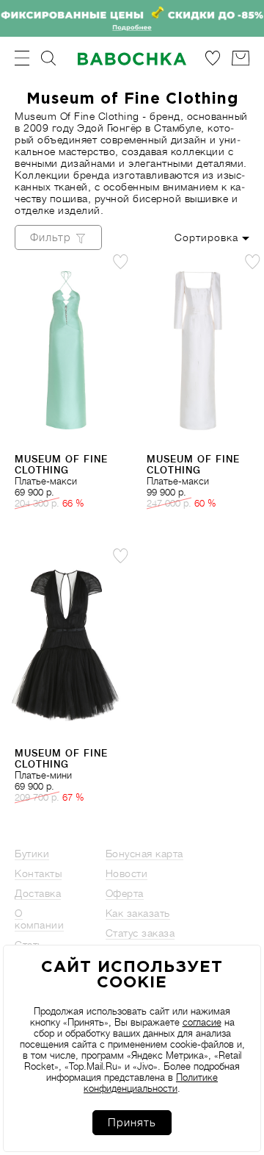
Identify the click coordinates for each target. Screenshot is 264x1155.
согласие (202, 1022)
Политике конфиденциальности (151, 1083)
